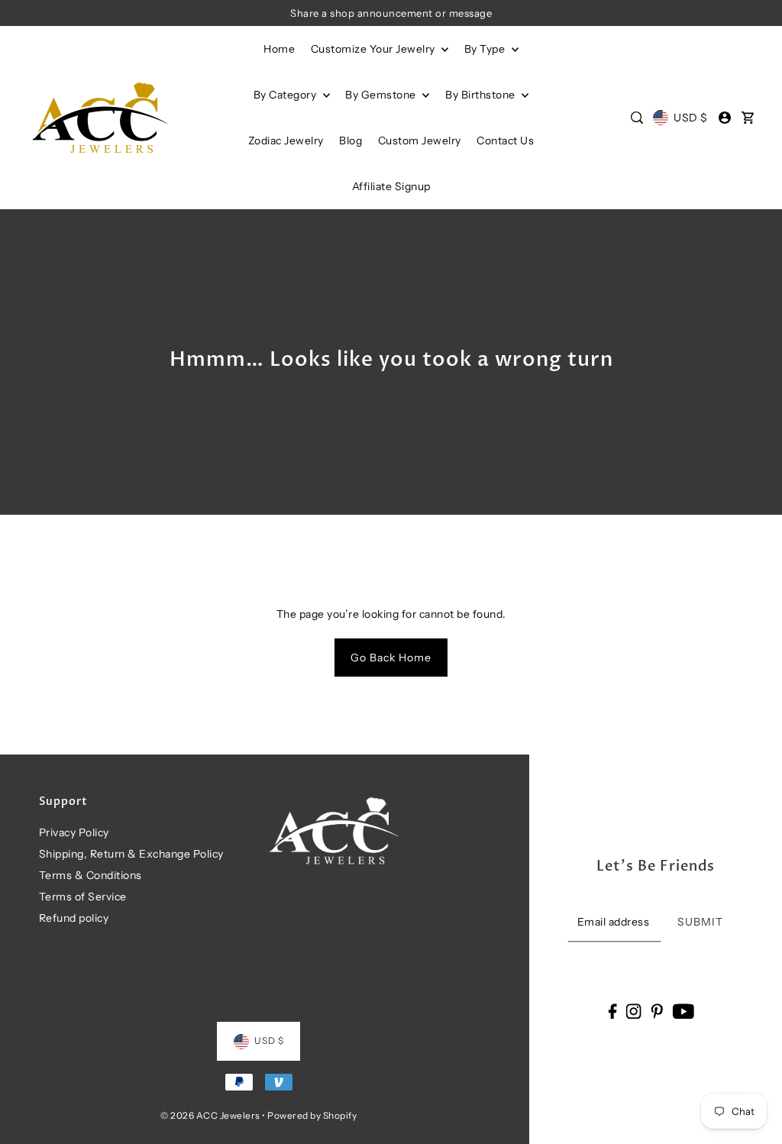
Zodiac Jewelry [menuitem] (286, 140)
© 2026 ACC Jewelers (210, 1115)
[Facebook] (612, 1011)
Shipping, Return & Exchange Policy (131, 854)
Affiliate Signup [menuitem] (391, 186)
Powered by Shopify (312, 1115)
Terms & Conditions (90, 875)
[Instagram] (633, 1011)
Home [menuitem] (279, 49)
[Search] (636, 117)
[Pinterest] (657, 1011)
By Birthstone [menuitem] (481, 95)
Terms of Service (83, 896)
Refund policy (74, 918)
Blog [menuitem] (350, 140)
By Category (286, 95)
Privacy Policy (74, 832)
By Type (486, 49)
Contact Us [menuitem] (505, 140)
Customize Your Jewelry (374, 49)
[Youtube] (683, 1011)
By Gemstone (381, 95)
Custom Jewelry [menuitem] (419, 140)
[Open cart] (747, 117)
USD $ (690, 117)
